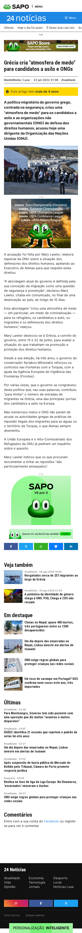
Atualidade (68, 80)
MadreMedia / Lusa (17, 80)
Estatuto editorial (35, 915)
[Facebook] (41, 903)
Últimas (12, 702)
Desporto (9, 778)
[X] (66, 903)
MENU (39, 6)
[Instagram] (16, 903)
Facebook (51, 821)
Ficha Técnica (12, 915)
